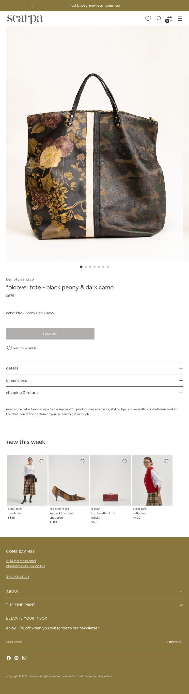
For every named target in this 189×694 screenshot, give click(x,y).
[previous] (32, 5)
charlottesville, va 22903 (25, 566)
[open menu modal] (180, 18)
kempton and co (20, 279)
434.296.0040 (17, 577)
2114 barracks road (21, 561)
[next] (157, 5)
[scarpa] (24, 18)
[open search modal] (159, 18)
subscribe (174, 642)
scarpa (34, 676)
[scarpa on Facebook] (9, 658)
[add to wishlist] (41, 461)
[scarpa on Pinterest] (17, 658)
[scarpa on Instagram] (25, 658)
